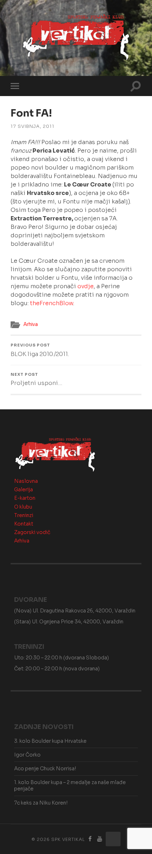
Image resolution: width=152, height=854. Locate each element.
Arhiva (30, 324)
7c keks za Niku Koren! (41, 803)
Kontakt (23, 524)
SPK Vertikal (68, 839)
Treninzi (23, 515)
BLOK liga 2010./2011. (40, 350)
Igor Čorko (27, 755)
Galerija (23, 489)
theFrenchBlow (51, 303)
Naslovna (26, 481)
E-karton (24, 498)
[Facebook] (90, 839)
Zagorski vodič (32, 532)
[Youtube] (100, 839)
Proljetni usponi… (37, 379)
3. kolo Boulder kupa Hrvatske (50, 741)
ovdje (85, 286)
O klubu (23, 507)
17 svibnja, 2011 (32, 126)
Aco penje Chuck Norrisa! (45, 768)
